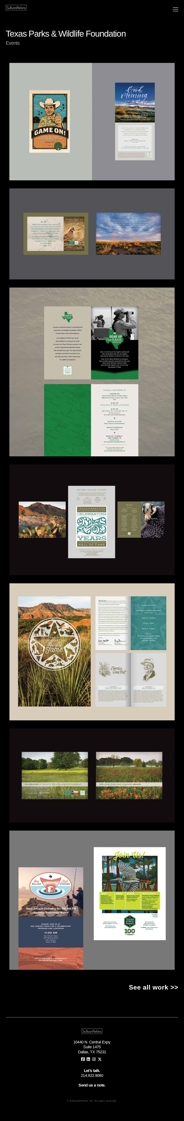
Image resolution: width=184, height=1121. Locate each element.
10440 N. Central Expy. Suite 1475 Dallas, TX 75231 (92, 1047)
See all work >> (153, 987)
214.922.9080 (92, 1075)
